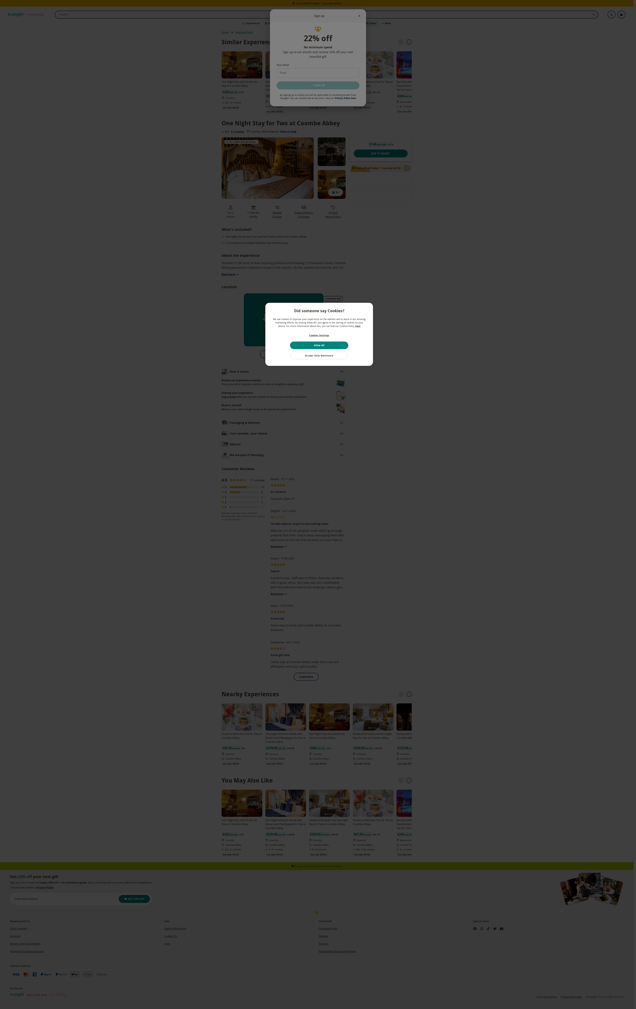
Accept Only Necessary (319, 355)
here (357, 326)
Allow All (319, 345)
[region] (319, 334)
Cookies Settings (319, 335)
